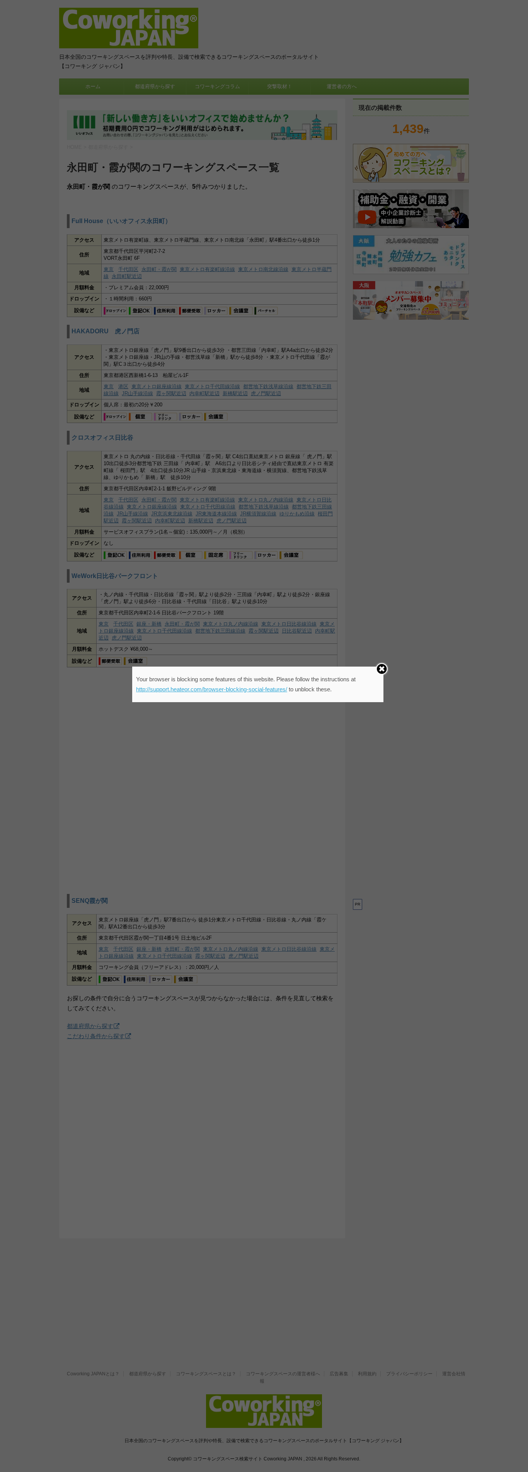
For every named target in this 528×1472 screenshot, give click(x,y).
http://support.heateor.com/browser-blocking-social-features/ (211, 689)
